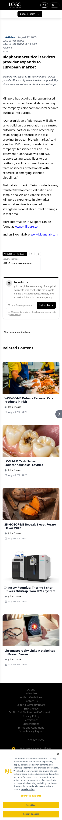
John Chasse (14, 406)
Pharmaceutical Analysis (17, 332)
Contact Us (31, 701)
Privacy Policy (31, 716)
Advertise (31, 693)
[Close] (58, 753)
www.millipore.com (27, 226)
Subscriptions (31, 724)
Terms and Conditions (31, 727)
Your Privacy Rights (31, 731)
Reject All (31, 805)
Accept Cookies (31, 814)
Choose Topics (27, 13)
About (31, 689)
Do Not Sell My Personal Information (31, 712)
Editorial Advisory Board (31, 705)
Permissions (31, 720)
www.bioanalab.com (44, 234)
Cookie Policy (27, 789)
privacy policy (15, 314)
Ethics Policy (31, 708)
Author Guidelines (31, 697)
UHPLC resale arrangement (17, 263)
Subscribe (44, 305)
